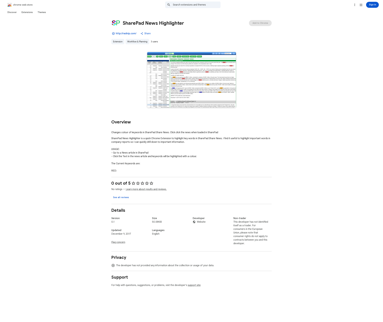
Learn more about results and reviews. (146, 189)
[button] (361, 5)
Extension (118, 41)
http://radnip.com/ (126, 33)
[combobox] (197, 5)
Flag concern (118, 242)
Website (201, 221)
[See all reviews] (121, 197)
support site (194, 285)
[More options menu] (355, 5)
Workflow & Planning (137, 41)
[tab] (12, 12)
